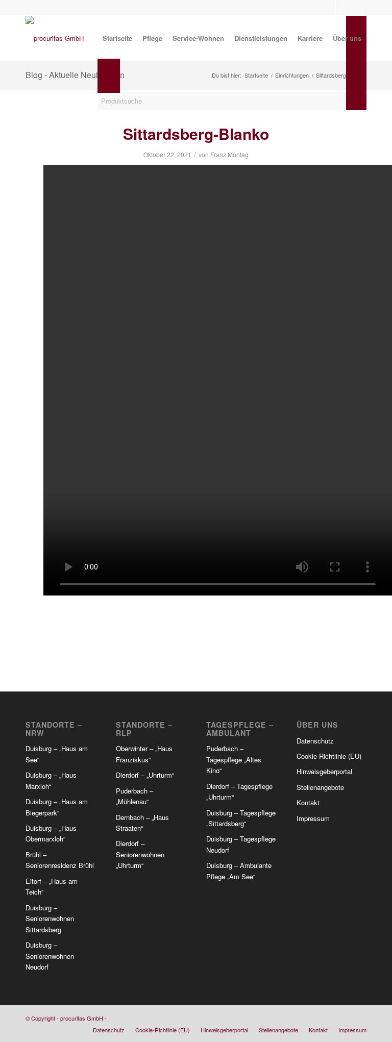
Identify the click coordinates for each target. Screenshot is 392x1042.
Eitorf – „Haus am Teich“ (52, 886)
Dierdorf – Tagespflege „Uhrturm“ (239, 791)
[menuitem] (117, 38)
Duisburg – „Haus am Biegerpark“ (57, 807)
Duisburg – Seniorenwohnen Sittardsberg (50, 918)
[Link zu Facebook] (328, 7)
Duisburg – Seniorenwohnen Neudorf (50, 956)
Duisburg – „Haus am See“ (57, 753)
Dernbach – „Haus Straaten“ (142, 822)
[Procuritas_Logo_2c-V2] (55, 38)
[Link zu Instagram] (343, 7)
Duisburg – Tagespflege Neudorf (241, 844)
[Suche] (105, 142)
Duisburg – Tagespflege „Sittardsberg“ (241, 818)
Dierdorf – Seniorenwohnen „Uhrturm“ (140, 854)
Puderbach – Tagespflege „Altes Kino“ (233, 759)
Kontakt (308, 802)
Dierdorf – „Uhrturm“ (145, 775)
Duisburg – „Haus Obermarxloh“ (51, 833)
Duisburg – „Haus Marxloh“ (51, 780)
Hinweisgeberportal (324, 771)
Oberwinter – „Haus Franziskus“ (144, 753)
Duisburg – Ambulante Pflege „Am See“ (239, 870)
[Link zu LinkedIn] (358, 7)
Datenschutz (315, 741)
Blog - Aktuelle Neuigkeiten (75, 75)
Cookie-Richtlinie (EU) (329, 756)
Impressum (313, 818)
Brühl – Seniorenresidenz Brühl (60, 860)
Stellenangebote (320, 787)
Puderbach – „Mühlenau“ (134, 796)
